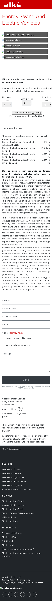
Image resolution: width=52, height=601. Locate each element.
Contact (39, 583)
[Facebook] (5, 594)
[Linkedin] (34, 594)
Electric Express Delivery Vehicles (17, 513)
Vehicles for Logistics (12, 485)
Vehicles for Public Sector (14, 481)
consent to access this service (18, 338)
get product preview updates (18, 345)
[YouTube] (10, 594)
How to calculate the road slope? (18, 549)
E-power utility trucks (12, 533)
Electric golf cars (10, 537)
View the (12, 333)
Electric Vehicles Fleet (12, 509)
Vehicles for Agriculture (13, 477)
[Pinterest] (28, 594)
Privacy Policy (16, 333)
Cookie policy (23, 580)
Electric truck (8, 545)
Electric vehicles (9, 521)
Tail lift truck (7, 541)
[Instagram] (22, 594)
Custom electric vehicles (13, 505)
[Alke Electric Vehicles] (12, 4)
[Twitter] (16, 594)
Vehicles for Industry (11, 473)
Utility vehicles (9, 517)
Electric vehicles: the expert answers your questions (21, 554)
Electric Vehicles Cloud (13, 501)
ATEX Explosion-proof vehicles (16, 489)
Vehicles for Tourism (11, 469)
